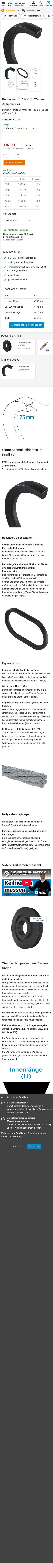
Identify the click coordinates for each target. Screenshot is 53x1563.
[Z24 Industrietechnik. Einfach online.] (16, 3)
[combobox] (19, 128)
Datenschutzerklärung (11, 1136)
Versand (19, 148)
